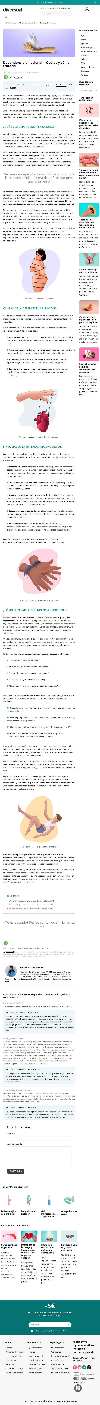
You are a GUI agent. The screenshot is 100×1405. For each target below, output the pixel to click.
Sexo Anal (85, 71)
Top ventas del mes (59, 1368)
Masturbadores (58, 1364)
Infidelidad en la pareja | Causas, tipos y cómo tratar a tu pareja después (29, 1251)
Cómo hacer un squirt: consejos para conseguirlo (88, 320)
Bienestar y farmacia (60, 1356)
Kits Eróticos (56, 1360)
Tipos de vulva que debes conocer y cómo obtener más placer (89, 174)
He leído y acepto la (49, 1331)
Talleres (84, 59)
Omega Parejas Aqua (69, 1212)
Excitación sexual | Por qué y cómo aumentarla (47, 1248)
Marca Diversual (36, 1356)
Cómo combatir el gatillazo (9, 1246)
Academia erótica (40, 948)
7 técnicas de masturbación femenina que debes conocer (86, 223)
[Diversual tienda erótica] (20, 9)
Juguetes (84, 43)
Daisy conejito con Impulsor (8, 1212)
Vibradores (56, 1352)
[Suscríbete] (68, 1325)
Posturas (84, 55)
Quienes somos (35, 1347)
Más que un (50, 2)
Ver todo (84, 75)
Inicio (7, 23)
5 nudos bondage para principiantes (88, 271)
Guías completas (88, 47)
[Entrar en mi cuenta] (87, 9)
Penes (83, 39)
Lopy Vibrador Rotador (28, 1212)
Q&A (83, 63)
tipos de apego (13, 362)
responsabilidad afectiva (14, 542)
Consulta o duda (14, 1144)
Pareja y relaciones (23, 948)
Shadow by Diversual (60, 1372)
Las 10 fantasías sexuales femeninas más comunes (87, 368)
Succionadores (57, 1347)
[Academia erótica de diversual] (84, 1367)
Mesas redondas (88, 67)
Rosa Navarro (33, 72)
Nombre (10, 1133)
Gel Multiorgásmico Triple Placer (49, 1214)
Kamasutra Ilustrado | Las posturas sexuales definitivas (88, 124)
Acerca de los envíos (14, 1356)
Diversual (59, 952)
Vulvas (83, 35)
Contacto (9, 1347)
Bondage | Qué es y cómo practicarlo (69, 1247)
